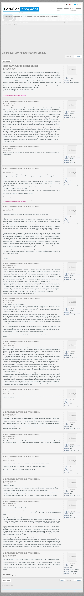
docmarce (13, 68)
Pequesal (13, 209)
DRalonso (13, 459)
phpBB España (15, 594)
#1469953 (6, 481)
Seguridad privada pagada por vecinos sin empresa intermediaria (24, 53)
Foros (5, 22)
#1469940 (6, 343)
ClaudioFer (13, 103)
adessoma (13, 555)
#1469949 (6, 436)
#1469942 (6, 392)
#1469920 (6, 68)
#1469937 (6, 300)
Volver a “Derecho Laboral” (9, 585)
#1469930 (6, 148)
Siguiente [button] (79, 56)
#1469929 (6, 103)
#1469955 (6, 503)
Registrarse (74, 8)
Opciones (62, 580)
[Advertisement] (42, 39)
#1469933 (6, 265)
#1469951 (6, 459)
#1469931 (6, 171)
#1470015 (6, 555)
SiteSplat (74, 591)
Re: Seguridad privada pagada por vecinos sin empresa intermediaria (21, 102)
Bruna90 (13, 392)
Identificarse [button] (62, 8)
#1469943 (6, 414)
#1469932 (6, 209)
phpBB (10, 591)
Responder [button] (7, 61)
